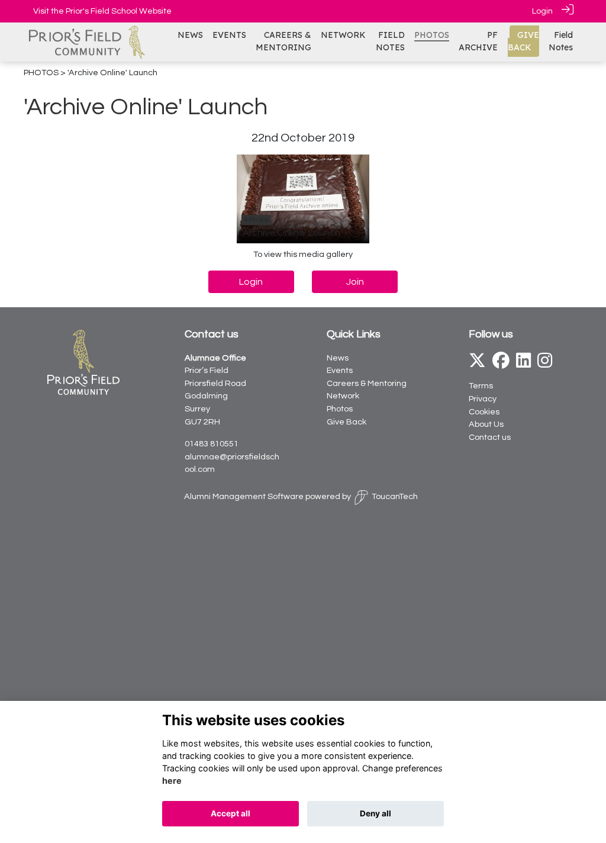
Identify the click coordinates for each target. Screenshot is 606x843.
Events (340, 370)
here (172, 781)
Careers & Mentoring (367, 383)
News (338, 357)
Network (343, 395)
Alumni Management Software (244, 496)
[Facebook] (501, 363)
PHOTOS (41, 72)
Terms (481, 385)
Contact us (490, 437)
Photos (340, 408)
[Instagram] (544, 363)
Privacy (483, 398)
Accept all (230, 813)
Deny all (375, 813)
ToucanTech (395, 496)
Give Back (346, 421)
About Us (486, 424)
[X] (477, 363)
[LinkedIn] (523, 363)
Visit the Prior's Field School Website (102, 11)
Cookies (484, 411)
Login (542, 11)
